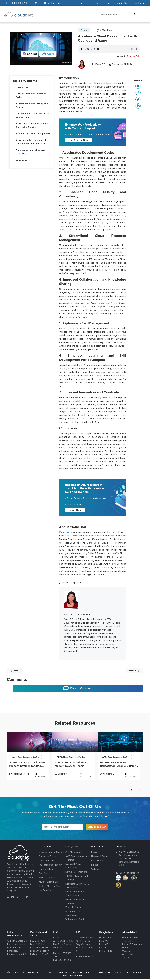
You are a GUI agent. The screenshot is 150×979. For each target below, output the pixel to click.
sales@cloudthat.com (129, 873)
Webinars (95, 869)
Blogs (94, 852)
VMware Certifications (76, 919)
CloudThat (64, 532)
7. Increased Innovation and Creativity (30, 152)
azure (66, 582)
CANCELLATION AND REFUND (75, 975)
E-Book (94, 864)
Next (138, 790)
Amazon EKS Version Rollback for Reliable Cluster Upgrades (118, 766)
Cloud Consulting (47, 860)
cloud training (71, 535)
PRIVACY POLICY (104, 972)
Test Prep (43, 873)
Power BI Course (73, 907)
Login (141, 3)
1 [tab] (75, 705)
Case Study (97, 860)
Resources (85, 3)
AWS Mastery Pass (48, 877)
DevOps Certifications (76, 871)
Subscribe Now (97, 827)
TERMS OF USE (121, 972)
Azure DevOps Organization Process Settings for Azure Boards (27, 766)
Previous (132, 790)
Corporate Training (48, 856)
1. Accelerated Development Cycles (30, 95)
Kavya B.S (100, 64)
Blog (97, 3)
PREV (17, 670)
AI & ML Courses (73, 852)
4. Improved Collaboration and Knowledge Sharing (31, 125)
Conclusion (21, 160)
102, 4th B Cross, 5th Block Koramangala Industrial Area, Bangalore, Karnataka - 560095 (130, 858)
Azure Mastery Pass (48, 881)
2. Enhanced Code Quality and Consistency (31, 105)
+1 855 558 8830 (84, 956)
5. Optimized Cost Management (32, 133)
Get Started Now (78, 140)
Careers (107, 3)
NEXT (133, 670)
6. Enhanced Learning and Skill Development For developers (31, 142)
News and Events (99, 856)
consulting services (93, 535)
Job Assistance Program (50, 864)
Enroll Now (75, 510)
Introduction (22, 87)
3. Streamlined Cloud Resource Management (32, 115)
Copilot (75, 582)
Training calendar (47, 869)
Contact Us (121, 3)
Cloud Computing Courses (51, 852)
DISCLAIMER (136, 972)
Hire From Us (45, 890)
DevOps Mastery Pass (49, 886)
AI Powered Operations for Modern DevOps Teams (71, 764)
